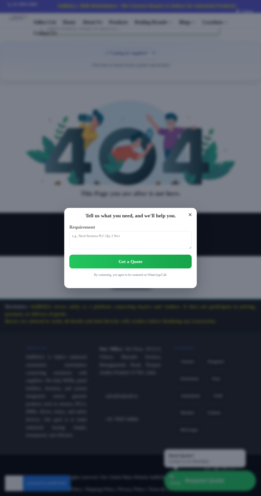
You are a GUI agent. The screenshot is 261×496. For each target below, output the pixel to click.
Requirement (82, 227)
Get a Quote (130, 261)
